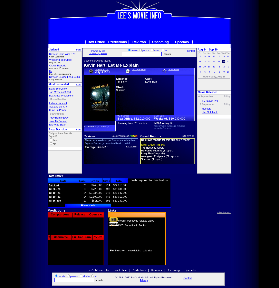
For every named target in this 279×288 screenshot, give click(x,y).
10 (228, 72)
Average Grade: (95, 147)
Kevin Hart (151, 81)
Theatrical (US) (102, 69)
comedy (104, 126)
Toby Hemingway (58, 117)
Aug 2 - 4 (54, 185)
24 (214, 61)
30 (209, 66)
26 (223, 61)
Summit (120, 90)
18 (219, 56)
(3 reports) (153, 153)
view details (134, 250)
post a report (183, 140)
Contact (191, 51)
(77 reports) (160, 156)
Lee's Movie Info (98, 270)
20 (228, 56)
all (166, 50)
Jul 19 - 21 (54, 193)
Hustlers (206, 108)
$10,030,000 (177, 118)
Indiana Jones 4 (58, 103)
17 (214, 56)
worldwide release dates (140, 220)
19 (223, 56)
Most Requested (59, 84)
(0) (117, 250)
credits (122, 220)
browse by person (98, 53)
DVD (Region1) (139, 69)
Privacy (144, 280)
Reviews (139, 42)
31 (214, 66)
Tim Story (121, 81)
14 (200, 56)
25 (219, 61)
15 (204, 56)
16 (209, 56)
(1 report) (152, 147)
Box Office (96, 42)
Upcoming (160, 42)
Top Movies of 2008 (60, 92)
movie (134, 50)
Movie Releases (207, 92)
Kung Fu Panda (58, 110)
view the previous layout (97, 60)
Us (50, 71)
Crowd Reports (57, 65)
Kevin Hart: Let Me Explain (111, 65)
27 (228, 61)
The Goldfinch (210, 112)
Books (142, 225)
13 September (206, 104)
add (184, 135)
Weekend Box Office (60, 59)
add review (131, 146)
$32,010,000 (142, 118)
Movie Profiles (58, 99)
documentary (91, 126)
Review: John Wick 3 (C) (62, 54)
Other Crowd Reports (153, 144)
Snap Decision (58, 129)
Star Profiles (57, 113)
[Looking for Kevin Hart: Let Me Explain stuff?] (113, 225)
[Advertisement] (139, 29)
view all (190, 135)
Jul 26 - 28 (54, 189)
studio (157, 50)
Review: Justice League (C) (64, 77)
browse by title (98, 51)
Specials (182, 42)
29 (204, 66)
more (78, 49)
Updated (54, 49)
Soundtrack (174, 69)
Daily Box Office (58, 88)
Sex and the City (58, 106)
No (54, 144)
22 (204, 61)
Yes (55, 140)
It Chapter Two (210, 100)
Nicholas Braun (57, 124)
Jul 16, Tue (55, 200)
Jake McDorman (58, 121)
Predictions (117, 42)
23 (209, 61)
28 (200, 66)
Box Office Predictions (61, 95)
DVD (121, 225)
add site (147, 250)
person (145, 50)
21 (200, 61)
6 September (205, 96)
